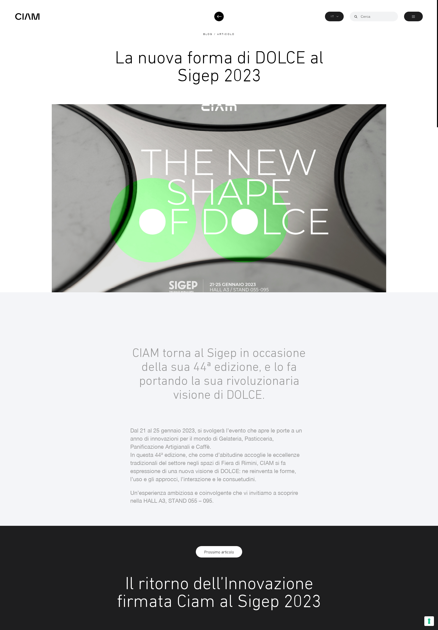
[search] (356, 17)
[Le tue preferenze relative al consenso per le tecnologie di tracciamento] (429, 621)
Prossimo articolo (219, 552)
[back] (219, 16)
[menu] (413, 16)
